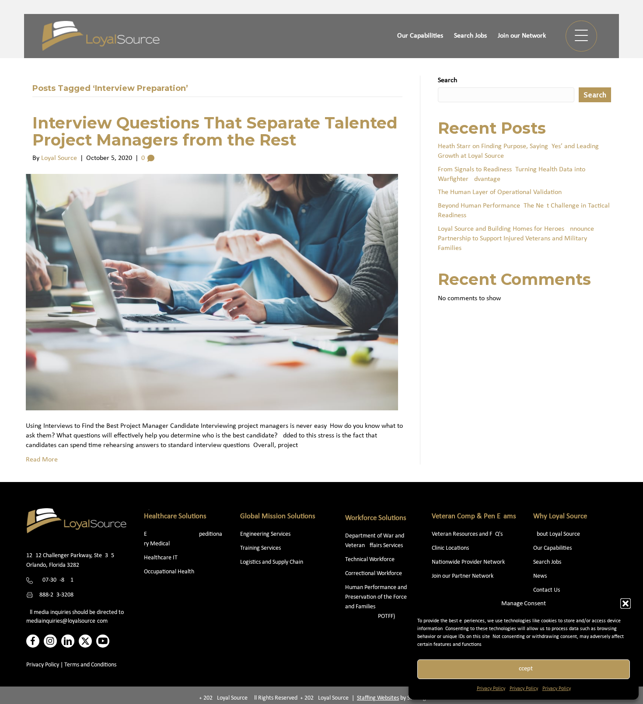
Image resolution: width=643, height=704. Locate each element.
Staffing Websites (378, 698)
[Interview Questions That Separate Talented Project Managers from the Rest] (212, 291)
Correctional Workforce (373, 573)
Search (447, 80)
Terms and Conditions (90, 665)
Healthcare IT (161, 558)
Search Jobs (547, 562)
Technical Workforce (370, 559)
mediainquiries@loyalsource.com (67, 621)
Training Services (260, 548)
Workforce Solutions (375, 518)
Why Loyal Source (560, 516)
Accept (524, 669)
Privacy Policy (491, 688)
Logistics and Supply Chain (271, 562)
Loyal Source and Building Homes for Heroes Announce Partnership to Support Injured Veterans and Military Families (516, 238)
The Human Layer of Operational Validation (500, 192)
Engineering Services (265, 534)
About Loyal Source (556, 534)
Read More (42, 459)
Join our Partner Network (462, 576)
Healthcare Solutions (175, 516)
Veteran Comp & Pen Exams (474, 516)
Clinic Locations (450, 548)
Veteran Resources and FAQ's (467, 534)
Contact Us (546, 590)
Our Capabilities (552, 548)
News (540, 576)
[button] (625, 603)
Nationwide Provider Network (468, 562)
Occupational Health (169, 572)
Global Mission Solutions (277, 516)
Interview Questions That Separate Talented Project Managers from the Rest (215, 131)
